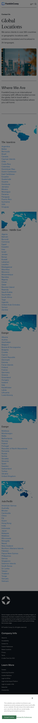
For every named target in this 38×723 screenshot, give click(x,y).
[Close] (32, 698)
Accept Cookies (9, 717)
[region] (19, 708)
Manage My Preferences (24, 717)
